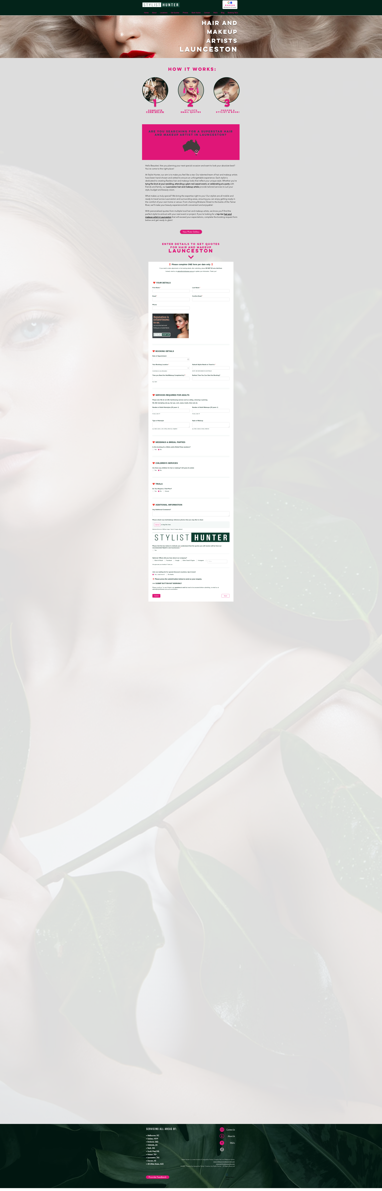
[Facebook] (222, 1149)
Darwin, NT (152, 1161)
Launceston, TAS (153, 1157)
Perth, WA (151, 1148)
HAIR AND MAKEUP (195, 247)
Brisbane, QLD (153, 1142)
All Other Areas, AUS (156, 1164)
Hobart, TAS (152, 1154)
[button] (163, 12)
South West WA (153, 1151)
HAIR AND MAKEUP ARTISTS (220, 31)
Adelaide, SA (152, 1145)
